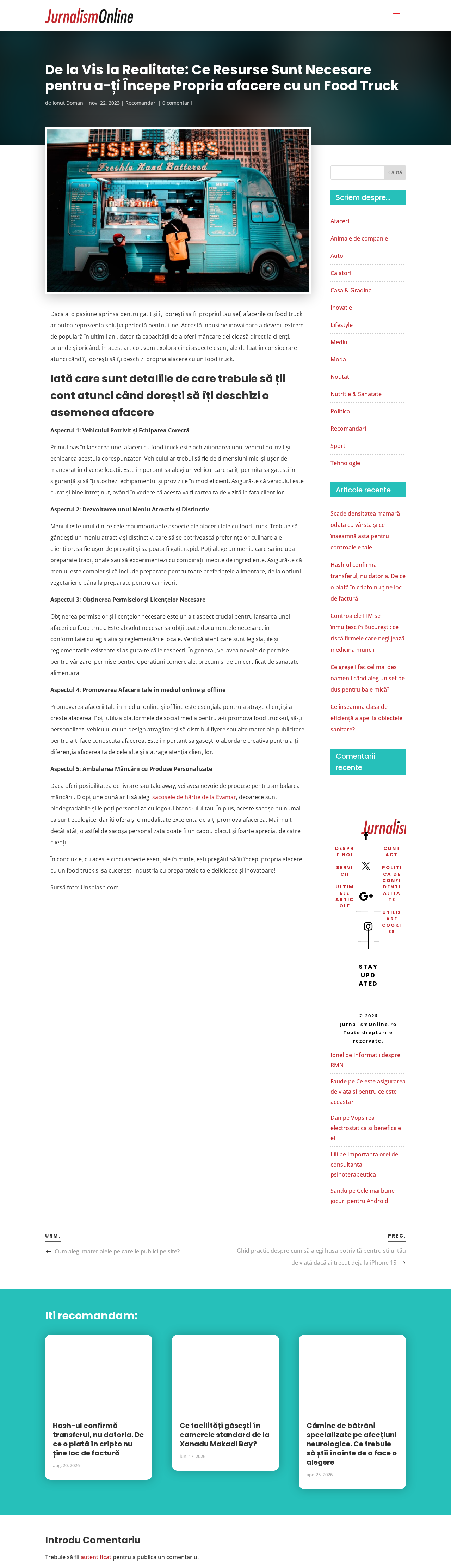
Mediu (338, 342)
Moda (338, 359)
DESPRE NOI (344, 851)
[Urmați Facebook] (366, 835)
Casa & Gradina (351, 290)
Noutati (340, 377)
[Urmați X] (366, 865)
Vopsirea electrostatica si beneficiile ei (365, 1128)
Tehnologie (345, 463)
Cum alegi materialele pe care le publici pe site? (117, 1251)
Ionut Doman (67, 102)
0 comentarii (177, 102)
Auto (336, 256)
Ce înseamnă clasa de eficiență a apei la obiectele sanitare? (366, 718)
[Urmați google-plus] (366, 896)
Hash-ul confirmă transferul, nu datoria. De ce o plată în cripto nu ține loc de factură (98, 1439)
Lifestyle (341, 325)
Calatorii (341, 273)
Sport (337, 446)
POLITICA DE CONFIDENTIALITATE (392, 883)
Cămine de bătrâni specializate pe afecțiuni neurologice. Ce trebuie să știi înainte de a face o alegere (352, 1444)
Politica (340, 411)
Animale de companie (359, 238)
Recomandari (141, 102)
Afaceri (339, 221)
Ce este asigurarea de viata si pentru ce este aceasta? (368, 1091)
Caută (395, 172)
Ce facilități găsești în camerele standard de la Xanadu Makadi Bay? (225, 1435)
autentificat (96, 1557)
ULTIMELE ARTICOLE (344, 896)
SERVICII (344, 870)
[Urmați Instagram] (368, 926)
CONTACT (391, 851)
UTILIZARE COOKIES (391, 922)
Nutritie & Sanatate (356, 394)
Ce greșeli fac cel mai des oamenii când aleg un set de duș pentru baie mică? (367, 678)
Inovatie (341, 307)
